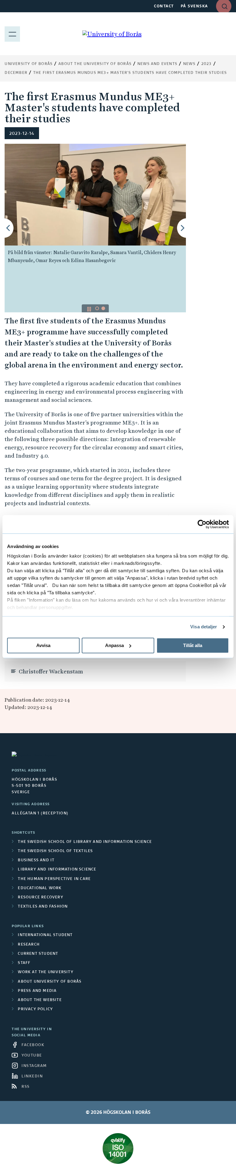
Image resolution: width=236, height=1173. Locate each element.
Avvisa (43, 645)
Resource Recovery (40, 897)
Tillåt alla (192, 645)
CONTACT (164, 6)
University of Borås (29, 64)
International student (45, 935)
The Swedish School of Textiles (55, 851)
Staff (24, 963)
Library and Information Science (57, 869)
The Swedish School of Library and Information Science (85, 842)
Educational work (39, 888)
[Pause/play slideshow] (89, 309)
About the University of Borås (95, 64)
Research (29, 945)
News (189, 64)
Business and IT (36, 860)
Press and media (37, 991)
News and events (157, 64)
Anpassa (114, 645)
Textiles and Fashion (43, 907)
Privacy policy (35, 1009)
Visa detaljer (203, 626)
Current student (38, 954)
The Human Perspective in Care (54, 879)
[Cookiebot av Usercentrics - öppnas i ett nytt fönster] (202, 524)
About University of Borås (49, 982)
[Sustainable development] (118, 1148)
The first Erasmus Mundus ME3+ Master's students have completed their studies (130, 73)
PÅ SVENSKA (194, 6)
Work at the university (45, 972)
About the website (39, 1000)
